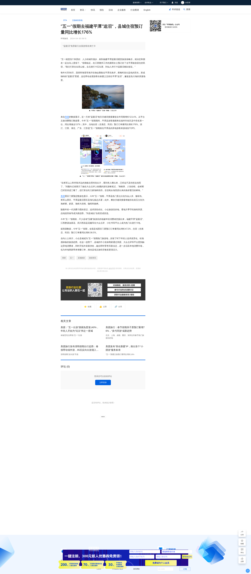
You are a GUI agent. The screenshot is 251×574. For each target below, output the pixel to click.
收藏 (87, 306)
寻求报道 (176, 9)
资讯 (82, 10)
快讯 (93, 10)
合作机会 (148, 3)
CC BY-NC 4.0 (102, 271)
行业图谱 (135, 10)
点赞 (103, 306)
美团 (67, 117)
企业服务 (121, 10)
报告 (102, 10)
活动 (111, 10)
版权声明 (112, 268)
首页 (73, 10)
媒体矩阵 (136, 3)
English (147, 10)
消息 (176, 3)
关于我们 (163, 3)
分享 (118, 306)
